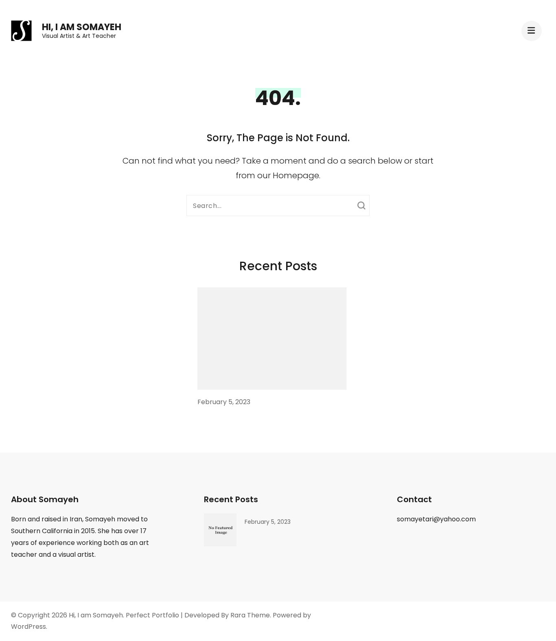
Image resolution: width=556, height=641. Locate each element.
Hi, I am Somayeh (81, 27)
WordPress (28, 626)
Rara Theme (250, 615)
